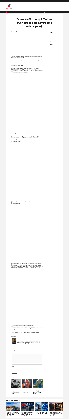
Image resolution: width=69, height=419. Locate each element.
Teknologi (30, 12)
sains (26, 12)
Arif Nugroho (13, 31)
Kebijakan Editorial (51, 48)
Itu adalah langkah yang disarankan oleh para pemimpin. (29, 330)
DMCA (49, 47)
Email (13, 366)
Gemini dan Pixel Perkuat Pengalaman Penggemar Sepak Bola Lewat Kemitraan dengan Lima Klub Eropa (27, 413)
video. (23, 57)
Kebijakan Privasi (50, 49)
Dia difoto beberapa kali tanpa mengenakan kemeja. (23, 136)
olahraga (35, 12)
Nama (13, 363)
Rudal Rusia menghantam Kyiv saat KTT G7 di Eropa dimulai (18, 347)
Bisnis (36, 403)
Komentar (13, 353)
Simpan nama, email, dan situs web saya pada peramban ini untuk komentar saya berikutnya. (25, 371)
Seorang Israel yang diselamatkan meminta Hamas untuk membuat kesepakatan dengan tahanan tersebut (26, 390)
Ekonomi (22, 12)
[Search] (62, 12)
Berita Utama (14, 12)
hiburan (39, 12)
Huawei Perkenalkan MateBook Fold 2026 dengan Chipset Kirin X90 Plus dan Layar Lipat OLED (56, 413)
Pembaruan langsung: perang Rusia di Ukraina (36, 346)
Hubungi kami (44, 12)
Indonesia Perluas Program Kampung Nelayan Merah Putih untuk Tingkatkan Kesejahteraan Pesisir (13, 413)
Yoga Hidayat (11, 415)
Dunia (19, 12)
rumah (10, 12)
